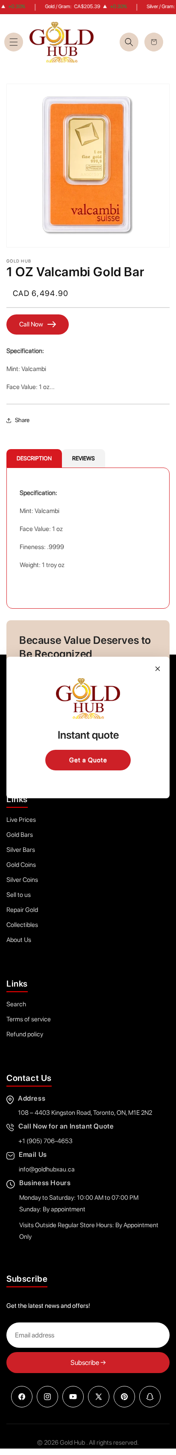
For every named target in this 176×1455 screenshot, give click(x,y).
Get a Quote (88, 760)
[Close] (157, 669)
